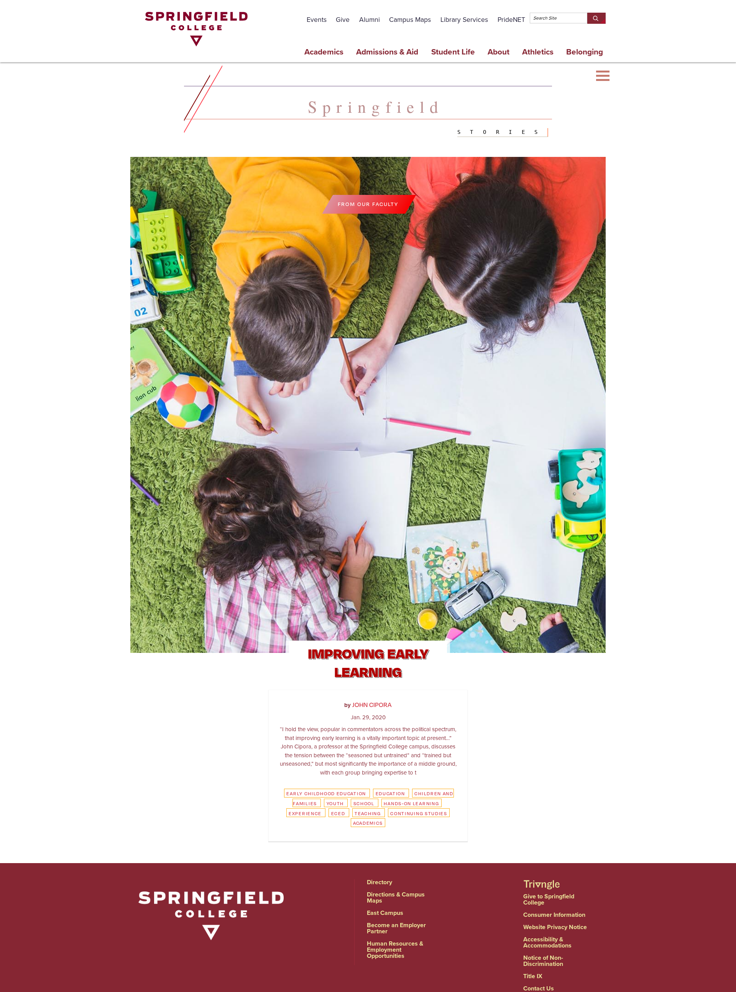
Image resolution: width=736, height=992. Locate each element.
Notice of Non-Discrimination (543, 960)
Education (390, 793)
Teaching (368, 813)
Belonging (584, 52)
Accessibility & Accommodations (547, 942)
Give (343, 20)
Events (317, 20)
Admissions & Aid (387, 52)
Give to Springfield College (548, 899)
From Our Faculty (368, 204)
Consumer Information (554, 914)
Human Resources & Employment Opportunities (395, 949)
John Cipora (372, 704)
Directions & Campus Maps (396, 897)
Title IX (532, 976)
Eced (338, 813)
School (364, 803)
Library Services (464, 20)
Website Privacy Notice (555, 927)
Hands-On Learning (411, 803)
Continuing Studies (418, 813)
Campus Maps (410, 20)
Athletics (538, 52)
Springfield (376, 106)
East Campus (385, 912)
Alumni (369, 20)
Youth (335, 803)
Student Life (453, 52)
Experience (305, 813)
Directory (379, 882)
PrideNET (511, 20)
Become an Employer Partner (396, 928)
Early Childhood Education (326, 793)
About (498, 52)
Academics (323, 52)
